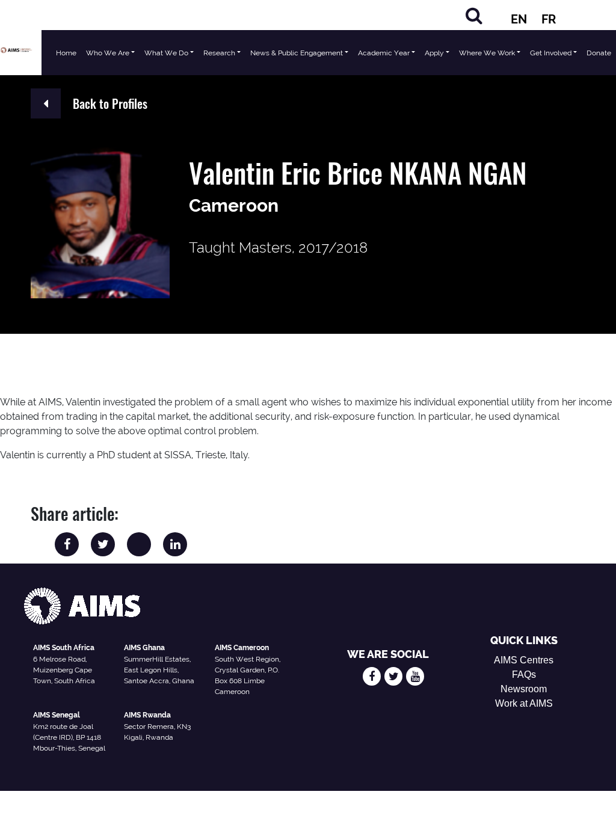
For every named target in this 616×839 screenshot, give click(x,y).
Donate (599, 53)
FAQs (524, 674)
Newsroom (523, 689)
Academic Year (384, 53)
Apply (434, 53)
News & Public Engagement (296, 53)
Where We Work (487, 53)
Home (66, 53)
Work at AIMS (524, 703)
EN (519, 19)
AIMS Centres (523, 660)
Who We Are (107, 53)
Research (219, 53)
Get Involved (550, 53)
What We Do (166, 53)
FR (548, 19)
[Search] (474, 15)
